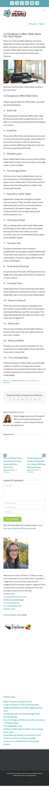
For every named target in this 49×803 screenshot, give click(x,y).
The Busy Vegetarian (11, 603)
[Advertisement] (24, 666)
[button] (5, 455)
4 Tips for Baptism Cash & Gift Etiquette (21, 704)
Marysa (7, 380)
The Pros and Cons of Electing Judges (19, 738)
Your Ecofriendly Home (12, 606)
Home (28, 380)
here (43, 145)
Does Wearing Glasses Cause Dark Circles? (22, 735)
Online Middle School (13, 615)
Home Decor (34, 380)
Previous (33, 24)
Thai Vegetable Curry (12, 726)
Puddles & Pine (9, 609)
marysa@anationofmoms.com (15, 597)
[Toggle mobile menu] (44, 10)
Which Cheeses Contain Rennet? (17, 701)
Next (41, 24)
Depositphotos (31, 775)
